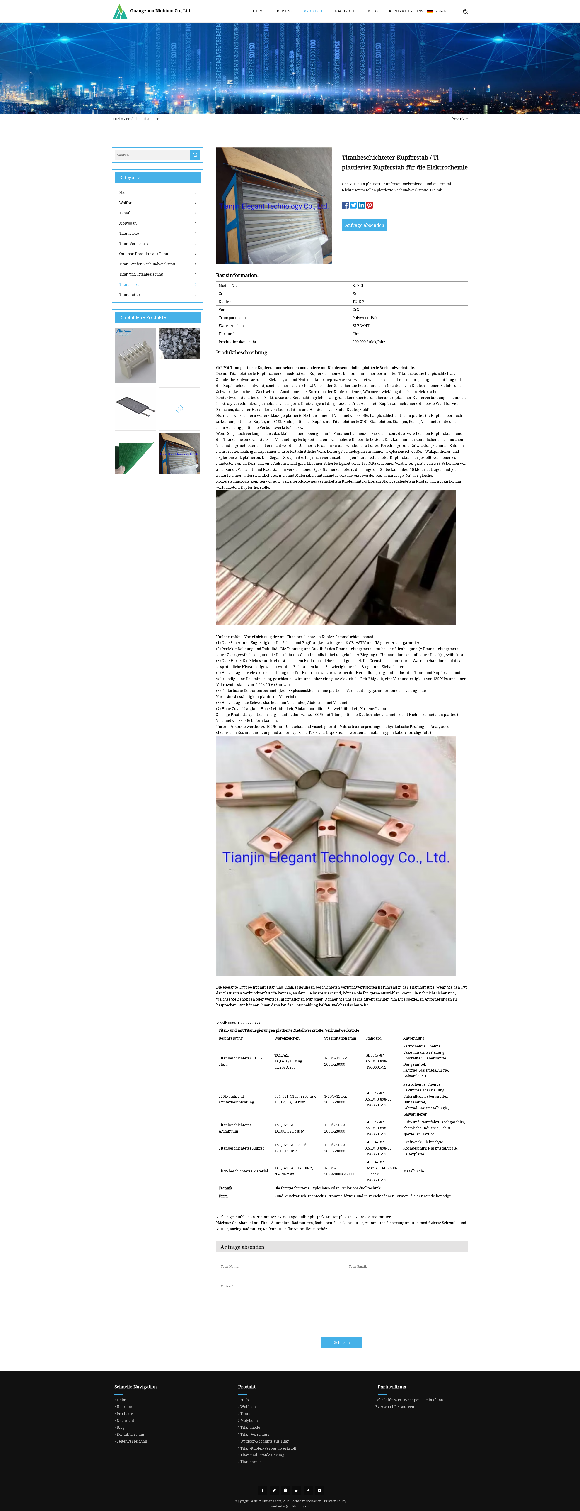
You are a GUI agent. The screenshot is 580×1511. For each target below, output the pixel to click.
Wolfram (127, 202)
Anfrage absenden (364, 225)
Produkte (313, 11)
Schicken (342, 1342)
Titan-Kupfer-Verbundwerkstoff (147, 263)
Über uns (283, 11)
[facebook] (262, 1490)
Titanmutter (129, 294)
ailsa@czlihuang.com (295, 1506)
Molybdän (128, 223)
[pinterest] (285, 1490)
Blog (373, 11)
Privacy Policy (335, 1501)
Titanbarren (153, 119)
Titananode (129, 233)
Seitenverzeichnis (132, 1441)
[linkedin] (296, 1490)
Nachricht (345, 11)
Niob (123, 192)
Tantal (124, 212)
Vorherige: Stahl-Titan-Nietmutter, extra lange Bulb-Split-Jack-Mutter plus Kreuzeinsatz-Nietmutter (303, 1216)
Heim (258, 11)
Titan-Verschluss (133, 243)
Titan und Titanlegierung (141, 274)
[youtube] (319, 1490)
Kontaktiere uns (406, 11)
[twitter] (274, 1490)
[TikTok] (308, 1490)
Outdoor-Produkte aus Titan (143, 253)
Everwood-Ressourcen (394, 1406)
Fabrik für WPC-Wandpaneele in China (409, 1399)
